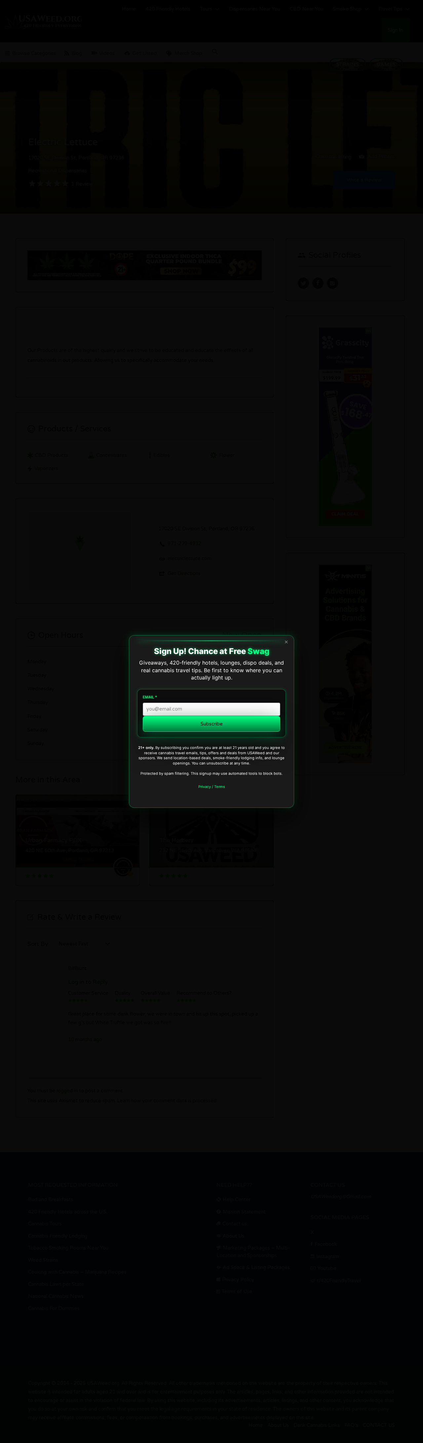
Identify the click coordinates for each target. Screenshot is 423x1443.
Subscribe (212, 724)
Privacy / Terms (211, 786)
